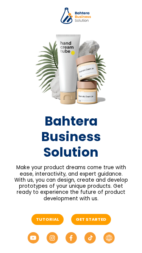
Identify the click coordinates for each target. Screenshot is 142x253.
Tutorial (47, 219)
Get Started (91, 219)
